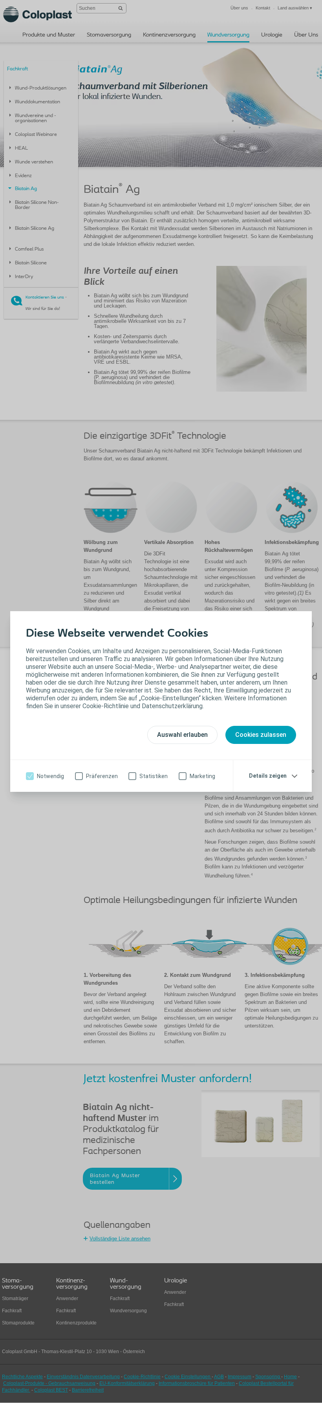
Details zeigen (268, 776)
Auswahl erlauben (182, 734)
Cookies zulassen (260, 734)
